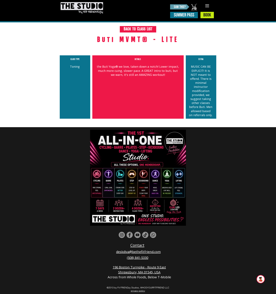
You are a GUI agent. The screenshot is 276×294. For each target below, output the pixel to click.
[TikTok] (145, 235)
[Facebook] (129, 235)
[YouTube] (137, 235)
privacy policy (138, 290)
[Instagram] (122, 235)
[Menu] (207, 6)
